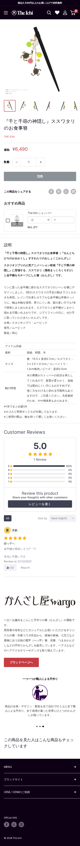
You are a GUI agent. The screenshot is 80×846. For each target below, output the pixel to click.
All (7, 518)
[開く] (49, 13)
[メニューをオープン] (6, 12)
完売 (40, 176)
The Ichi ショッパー (40, 213)
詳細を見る (17, 224)
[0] (72, 12)
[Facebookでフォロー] (6, 824)
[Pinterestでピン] (58, 191)
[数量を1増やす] (41, 162)
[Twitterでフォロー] (14, 824)
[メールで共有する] (73, 191)
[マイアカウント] (65, 13)
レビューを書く (40, 504)
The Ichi (9, 136)
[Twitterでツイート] (66, 191)
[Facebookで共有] (51, 191)
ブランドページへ (21, 662)
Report (25, 567)
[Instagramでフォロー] (21, 824)
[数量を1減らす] (17, 162)
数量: (7, 161)
